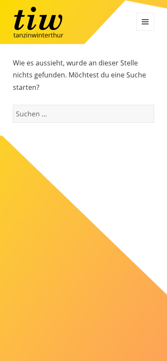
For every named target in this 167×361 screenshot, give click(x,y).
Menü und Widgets (145, 22)
